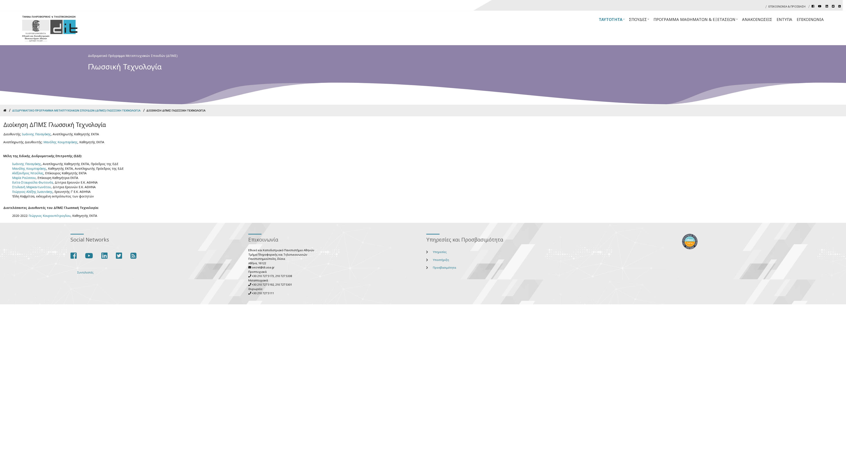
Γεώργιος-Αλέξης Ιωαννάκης (32, 192)
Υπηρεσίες (440, 252)
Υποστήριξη (441, 260)
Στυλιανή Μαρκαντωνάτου (31, 187)
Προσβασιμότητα (444, 268)
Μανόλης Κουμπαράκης (60, 142)
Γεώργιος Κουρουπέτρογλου (49, 216)
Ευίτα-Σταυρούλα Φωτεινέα (32, 182)
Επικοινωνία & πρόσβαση (786, 6)
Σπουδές (639, 21)
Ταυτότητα (612, 21)
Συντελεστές (85, 272)
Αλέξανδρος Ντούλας (27, 173)
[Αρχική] (50, 28)
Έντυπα (784, 19)
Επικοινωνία (810, 19)
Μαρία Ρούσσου (24, 178)
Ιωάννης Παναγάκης (36, 134)
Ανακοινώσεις (757, 19)
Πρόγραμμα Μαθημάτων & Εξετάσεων (696, 21)
